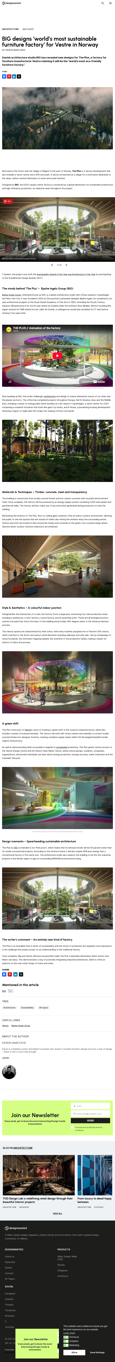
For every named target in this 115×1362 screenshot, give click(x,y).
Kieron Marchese (15, 50)
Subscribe (10, 1262)
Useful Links (11, 1020)
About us (9, 1256)
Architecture (10, 29)
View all (57, 1213)
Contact (9, 1273)
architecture (50, 396)
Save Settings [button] (97, 1352)
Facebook (10, 1310)
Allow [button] (74, 1352)
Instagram (10, 1293)
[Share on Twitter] (19, 76)
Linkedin (5, 1058)
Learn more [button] (69, 1333)
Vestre (28, 730)
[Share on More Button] (24, 76)
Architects (63, 1276)
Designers (63, 1270)
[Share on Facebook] (4, 76)
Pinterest (9, 1315)
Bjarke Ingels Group (11, 295)
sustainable (61, 747)
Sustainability (27, 1007)
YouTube (9, 1327)
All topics (43, 1007)
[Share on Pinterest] (9, 76)
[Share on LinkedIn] (14, 76)
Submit (8, 1267)
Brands (61, 1264)
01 (57, 264)
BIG (16, 847)
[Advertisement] (57, 15)
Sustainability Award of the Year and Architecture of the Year (66, 274)
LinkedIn (9, 1299)
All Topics (10, 1278)
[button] (66, 1337)
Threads (9, 1304)
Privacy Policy (9, 1350)
